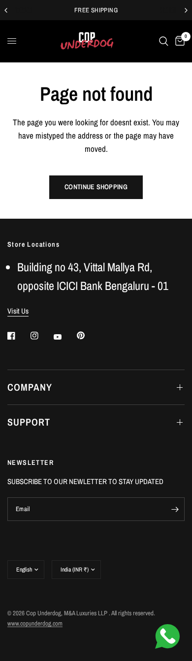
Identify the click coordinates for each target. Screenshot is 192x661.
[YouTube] (64, 336)
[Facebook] (18, 335)
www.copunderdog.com (35, 623)
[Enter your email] (175, 509)
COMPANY (29, 387)
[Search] (164, 41)
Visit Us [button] (18, 311)
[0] (178, 41)
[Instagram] (41, 335)
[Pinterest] (87, 335)
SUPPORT (28, 422)
